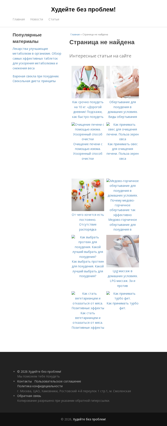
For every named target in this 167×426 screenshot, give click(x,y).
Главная (19, 19)
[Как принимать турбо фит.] (122, 298)
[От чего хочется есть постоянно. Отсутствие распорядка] (88, 210)
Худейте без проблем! (83, 9)
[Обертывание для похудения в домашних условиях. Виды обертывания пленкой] (122, 97)
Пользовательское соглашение (57, 381)
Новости (36, 19)
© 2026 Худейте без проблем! (39, 371)
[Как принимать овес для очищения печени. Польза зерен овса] (122, 139)
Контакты (24, 381)
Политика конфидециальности (40, 386)
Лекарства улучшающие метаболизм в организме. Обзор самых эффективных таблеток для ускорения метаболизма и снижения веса (37, 58)
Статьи (53, 19)
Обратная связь (29, 396)
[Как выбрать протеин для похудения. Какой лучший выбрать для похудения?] (88, 257)
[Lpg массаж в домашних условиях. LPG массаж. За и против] (122, 266)
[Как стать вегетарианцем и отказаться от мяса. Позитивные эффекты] (88, 308)
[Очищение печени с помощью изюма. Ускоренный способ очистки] (88, 139)
